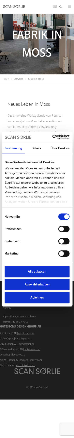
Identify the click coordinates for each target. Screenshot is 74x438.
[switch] (63, 229)
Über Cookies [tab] (60, 148)
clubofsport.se (22, 338)
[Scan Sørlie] (14, 7)
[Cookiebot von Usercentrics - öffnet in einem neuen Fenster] (52, 137)
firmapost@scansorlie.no (23, 316)
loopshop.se (18, 354)
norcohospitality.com (31, 360)
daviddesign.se (26, 344)
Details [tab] (36, 148)
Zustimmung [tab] (13, 148)
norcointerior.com (25, 365)
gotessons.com (32, 349)
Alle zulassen (37, 271)
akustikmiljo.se (26, 333)
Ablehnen (37, 297)
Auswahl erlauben (37, 284)
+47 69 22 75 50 (19, 322)
